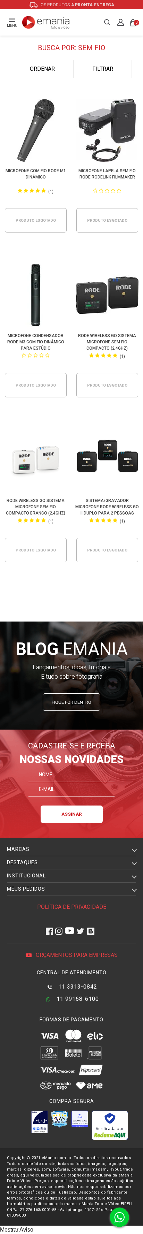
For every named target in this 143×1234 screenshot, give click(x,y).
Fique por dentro (71, 702)
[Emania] (46, 22)
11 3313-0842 (77, 986)
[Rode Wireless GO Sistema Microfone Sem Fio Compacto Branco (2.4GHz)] (35, 461)
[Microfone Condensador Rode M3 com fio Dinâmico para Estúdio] (35, 296)
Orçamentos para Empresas (76, 955)
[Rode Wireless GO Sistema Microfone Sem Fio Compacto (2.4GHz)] (107, 296)
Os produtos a (77, 4)
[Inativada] (39, 1122)
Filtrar (102, 69)
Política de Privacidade (71, 907)
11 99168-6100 (77, 999)
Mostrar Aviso (16, 1230)
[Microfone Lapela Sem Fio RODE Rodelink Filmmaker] (107, 132)
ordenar (42, 69)
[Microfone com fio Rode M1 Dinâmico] (35, 132)
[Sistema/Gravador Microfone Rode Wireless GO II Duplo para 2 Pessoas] (107, 461)
